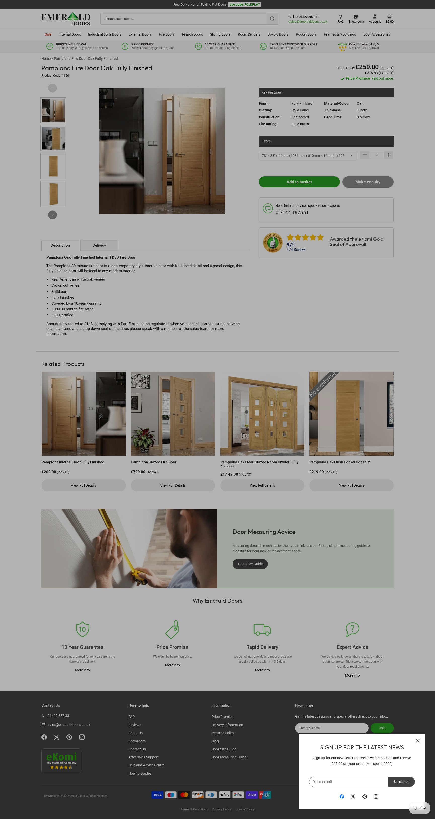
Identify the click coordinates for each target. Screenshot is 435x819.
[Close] (417, 740)
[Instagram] (376, 796)
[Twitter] (353, 796)
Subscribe (401, 782)
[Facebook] (342, 796)
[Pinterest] (364, 796)
